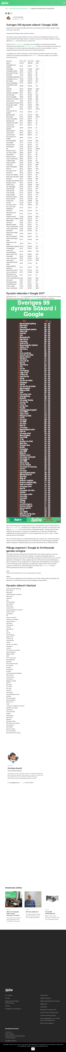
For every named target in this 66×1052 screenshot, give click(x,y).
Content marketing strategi (48, 1015)
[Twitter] (11, 13)
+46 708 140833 (28, 782)
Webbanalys (43, 1004)
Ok (33, 1049)
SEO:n (13, 41)
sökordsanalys (33, 298)
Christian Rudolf (18, 17)
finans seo (35, 55)
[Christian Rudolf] (9, 18)
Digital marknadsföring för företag (49, 1001)
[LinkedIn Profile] (13, 762)
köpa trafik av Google (30, 46)
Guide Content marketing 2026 (49, 1012)
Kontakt (7, 998)
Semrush (18, 296)
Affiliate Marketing (45, 998)
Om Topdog (8, 995)
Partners (7, 1006)
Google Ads (43, 1007)
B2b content (46, 565)
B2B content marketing (46, 1023)
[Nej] (64, 1047)
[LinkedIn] (8, 13)
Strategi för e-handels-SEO (48, 1009)
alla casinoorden (18, 44)
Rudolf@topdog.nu (15, 782)
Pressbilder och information (13, 1008)
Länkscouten (44, 995)
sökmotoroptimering (15, 527)
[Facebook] (6, 13)
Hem (6, 8)
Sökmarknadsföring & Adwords (18, 8)
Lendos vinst (15, 529)
